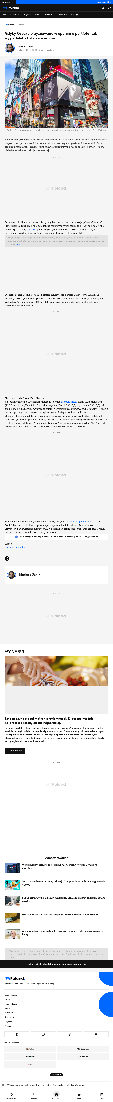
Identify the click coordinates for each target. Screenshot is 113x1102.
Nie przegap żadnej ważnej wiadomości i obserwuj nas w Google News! (59, 536)
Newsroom (9, 1017)
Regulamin (9, 1021)
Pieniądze (63, 14)
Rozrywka (8, 1013)
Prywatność (9, 1026)
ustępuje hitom (69, 401)
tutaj (17, 243)
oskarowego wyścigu (80, 521)
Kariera (7, 999)
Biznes (37, 14)
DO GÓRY (55, 1075)
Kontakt (7, 1008)
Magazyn (74, 14)
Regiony (27, 14)
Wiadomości (15, 14)
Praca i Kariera (49, 14)
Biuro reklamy (10, 995)
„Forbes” (31, 229)
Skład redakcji (10, 1004)
